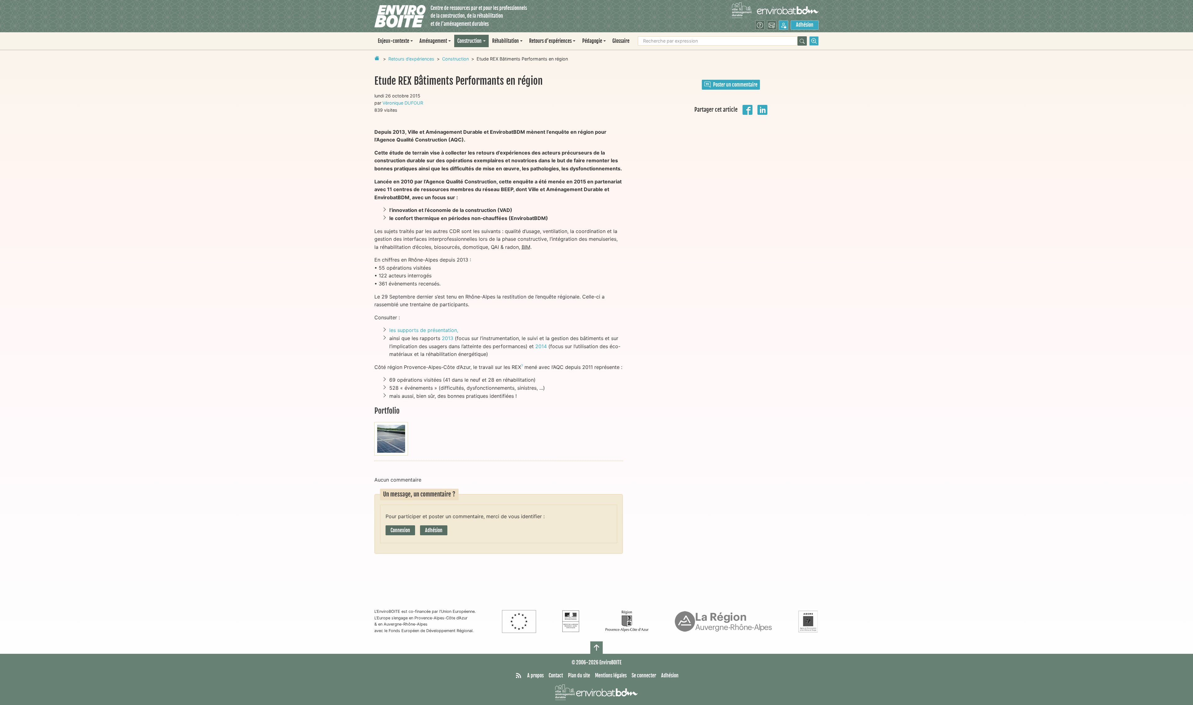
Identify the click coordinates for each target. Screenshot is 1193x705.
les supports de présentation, (423, 330)
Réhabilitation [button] (505, 41)
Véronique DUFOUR (402, 103)
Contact (556, 675)
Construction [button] (469, 41)
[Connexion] (783, 25)
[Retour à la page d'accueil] (376, 58)
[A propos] (760, 25)
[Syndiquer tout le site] (518, 676)
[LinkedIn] (762, 109)
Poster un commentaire (735, 85)
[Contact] (771, 25)
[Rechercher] (802, 41)
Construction (455, 58)
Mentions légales (611, 675)
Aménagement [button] (433, 41)
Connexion (400, 530)
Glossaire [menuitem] (620, 41)
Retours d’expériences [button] (550, 41)
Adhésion (804, 25)
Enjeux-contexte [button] (393, 41)
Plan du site (579, 675)
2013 (447, 338)
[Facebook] (747, 109)
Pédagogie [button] (592, 41)
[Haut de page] (596, 647)
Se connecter (644, 675)
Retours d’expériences (411, 58)
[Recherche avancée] (814, 41)
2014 (541, 346)
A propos (535, 675)
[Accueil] (400, 16)
